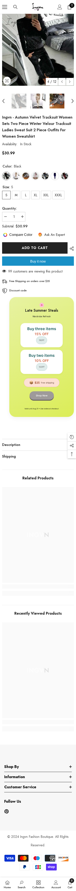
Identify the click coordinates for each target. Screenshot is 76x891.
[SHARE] (71, 249)
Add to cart (35, 247)
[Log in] (59, 7)
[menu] (4, 7)
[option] (38, 50)
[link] (38, 586)
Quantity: (9, 208)
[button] (62, 81)
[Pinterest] (6, 811)
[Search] (15, 7)
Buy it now (38, 261)
